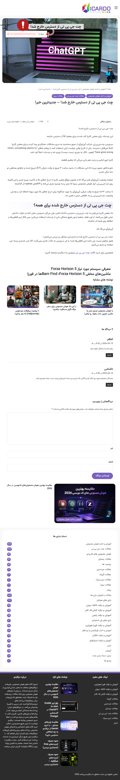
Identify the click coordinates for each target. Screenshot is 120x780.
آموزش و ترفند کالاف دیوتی (98, 605)
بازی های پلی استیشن (101, 620)
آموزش (108, 650)
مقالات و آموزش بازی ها (100, 595)
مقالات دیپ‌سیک (103, 579)
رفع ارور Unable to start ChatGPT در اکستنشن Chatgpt (51, 710)
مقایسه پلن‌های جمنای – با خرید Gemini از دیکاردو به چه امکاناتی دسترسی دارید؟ (50, 728)
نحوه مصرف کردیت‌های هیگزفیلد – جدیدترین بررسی (51, 759)
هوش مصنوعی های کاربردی (99, 554)
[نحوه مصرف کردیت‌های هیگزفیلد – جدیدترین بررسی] (69, 759)
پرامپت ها (106, 564)
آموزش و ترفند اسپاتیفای (100, 640)
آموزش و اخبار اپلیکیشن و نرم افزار (96, 630)
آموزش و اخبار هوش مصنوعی (99, 96)
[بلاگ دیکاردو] (96, 7)
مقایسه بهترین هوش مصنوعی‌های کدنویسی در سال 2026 (29, 487)
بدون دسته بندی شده (102, 655)
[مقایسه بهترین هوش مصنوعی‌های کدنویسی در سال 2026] (69, 688)
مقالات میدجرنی (104, 569)
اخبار (109, 645)
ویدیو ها (107, 660)
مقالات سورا (58, 96)
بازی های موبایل (104, 600)
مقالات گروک (105, 574)
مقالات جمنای (104, 559)
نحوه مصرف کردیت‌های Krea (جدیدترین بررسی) (50, 744)
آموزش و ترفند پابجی (101, 615)
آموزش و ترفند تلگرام (101, 635)
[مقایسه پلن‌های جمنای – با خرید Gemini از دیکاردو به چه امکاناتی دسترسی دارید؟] (69, 725)
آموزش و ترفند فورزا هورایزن (98, 625)
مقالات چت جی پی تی (75, 96)
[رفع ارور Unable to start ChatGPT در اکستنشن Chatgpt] (69, 706)
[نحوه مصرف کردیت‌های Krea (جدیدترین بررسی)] (69, 745)
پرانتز (109, 590)
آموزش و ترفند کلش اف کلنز (98, 610)
